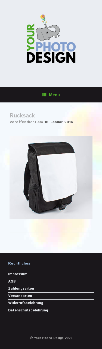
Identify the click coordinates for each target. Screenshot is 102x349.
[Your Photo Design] (51, 39)
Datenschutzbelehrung (28, 310)
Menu (54, 95)
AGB (12, 281)
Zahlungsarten (21, 288)
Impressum (17, 274)
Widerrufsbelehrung (25, 303)
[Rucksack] (51, 218)
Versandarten (20, 296)
